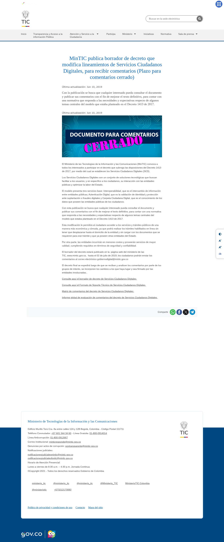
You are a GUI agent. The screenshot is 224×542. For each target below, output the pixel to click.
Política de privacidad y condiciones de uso (50, 507)
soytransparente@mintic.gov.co (81, 446)
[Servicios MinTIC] (218, 4)
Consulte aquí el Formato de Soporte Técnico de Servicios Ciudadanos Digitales (104, 285)
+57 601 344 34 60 (61, 433)
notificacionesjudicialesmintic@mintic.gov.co (50, 454)
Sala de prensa (186, 34)
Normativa (166, 34)
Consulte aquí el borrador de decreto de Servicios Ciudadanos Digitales (99, 278)
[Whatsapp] (172, 312)
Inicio (23, 34)
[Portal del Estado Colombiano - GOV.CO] (29, 3)
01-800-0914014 (98, 433)
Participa (110, 34)
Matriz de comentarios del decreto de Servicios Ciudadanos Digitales (98, 291)
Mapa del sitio (95, 507)
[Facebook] (179, 312)
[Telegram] (192, 312)
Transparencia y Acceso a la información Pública (47, 35)
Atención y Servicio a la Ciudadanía (82, 35)
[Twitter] (186, 312)
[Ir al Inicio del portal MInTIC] (25, 18)
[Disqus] (112, 358)
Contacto (80, 507)
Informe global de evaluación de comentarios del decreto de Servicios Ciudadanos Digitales (110, 297)
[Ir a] (112, 138)
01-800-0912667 (59, 437)
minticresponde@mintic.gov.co (65, 441)
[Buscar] (200, 19)
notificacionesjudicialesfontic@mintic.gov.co (50, 458)
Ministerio (127, 34)
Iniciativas (149, 34)
